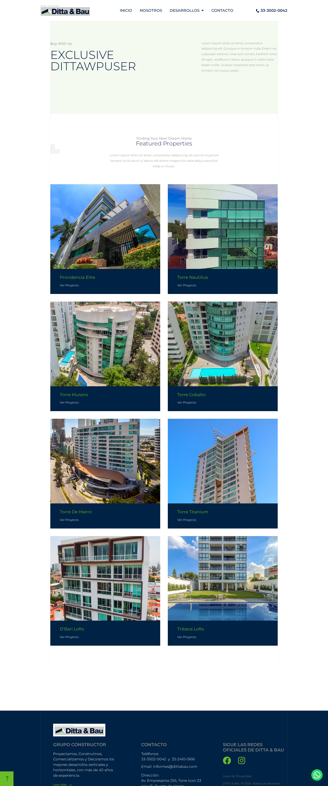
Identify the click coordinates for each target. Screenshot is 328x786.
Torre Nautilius (192, 277)
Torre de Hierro (76, 511)
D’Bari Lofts (72, 629)
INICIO (126, 10)
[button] (317, 775)
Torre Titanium (192, 511)
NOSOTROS (151, 10)
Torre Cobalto (191, 394)
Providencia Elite (77, 277)
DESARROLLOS (184, 10)
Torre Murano (74, 394)
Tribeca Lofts (190, 629)
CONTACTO (222, 10)
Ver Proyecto (69, 285)
